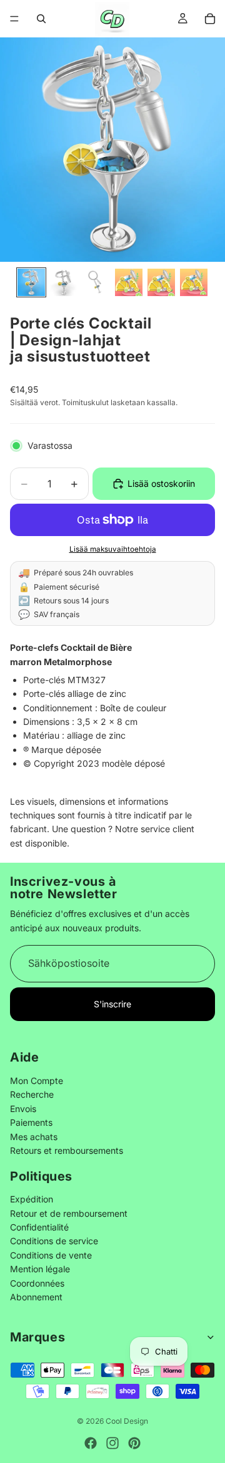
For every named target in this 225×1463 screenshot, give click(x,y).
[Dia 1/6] (31, 282)
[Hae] (41, 18)
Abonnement (36, 1297)
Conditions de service (54, 1240)
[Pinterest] (134, 1443)
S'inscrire (112, 1004)
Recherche (32, 1094)
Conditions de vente (51, 1254)
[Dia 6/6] (194, 282)
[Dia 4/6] (128, 282)
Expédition (31, 1199)
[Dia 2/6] (64, 282)
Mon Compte (36, 1080)
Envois (23, 1108)
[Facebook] (90, 1443)
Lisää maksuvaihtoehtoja (112, 549)
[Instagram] (112, 1443)
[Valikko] (14, 18)
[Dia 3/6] (96, 282)
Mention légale (40, 1269)
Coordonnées (37, 1282)
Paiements (31, 1122)
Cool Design (127, 1421)
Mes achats (34, 1136)
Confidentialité (39, 1227)
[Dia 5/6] (161, 282)
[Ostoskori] (210, 18)
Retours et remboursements (66, 1149)
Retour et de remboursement (69, 1212)
